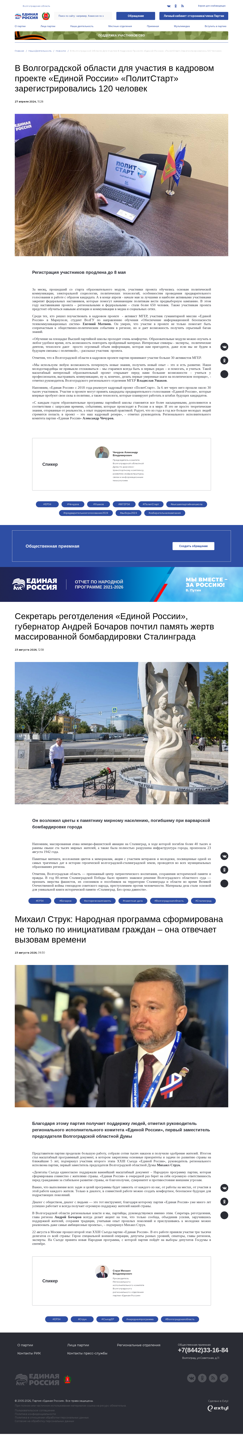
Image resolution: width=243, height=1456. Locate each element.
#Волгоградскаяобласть (169, 900)
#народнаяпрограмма (140, 1319)
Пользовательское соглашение (35, 1410)
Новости (61, 50)
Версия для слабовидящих (212, 6)
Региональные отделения (138, 1345)
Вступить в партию (215, 26)
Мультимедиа (182, 26)
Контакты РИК (29, 1353)
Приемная (153, 26)
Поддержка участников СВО (121, 35)
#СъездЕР (108, 1319)
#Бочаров (65, 900)
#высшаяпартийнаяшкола (187, 504)
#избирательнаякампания (165, 512)
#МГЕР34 (124, 504)
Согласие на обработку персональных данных (44, 1421)
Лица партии (48, 26)
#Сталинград (204, 900)
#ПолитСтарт (151, 504)
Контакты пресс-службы (87, 1353)
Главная (19, 50)
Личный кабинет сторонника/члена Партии (194, 16)
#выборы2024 (128, 512)
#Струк (82, 1319)
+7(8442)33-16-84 (203, 1350)
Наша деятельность (81, 26)
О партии (20, 26)
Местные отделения (120, 26)
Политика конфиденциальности (35, 1414)
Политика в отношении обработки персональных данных (52, 1417)
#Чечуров (73, 504)
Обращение (136, 16)
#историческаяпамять (97, 900)
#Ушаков (98, 504)
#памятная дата (133, 900)
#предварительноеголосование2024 (86, 512)
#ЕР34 (47, 504)
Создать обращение (193, 546)
